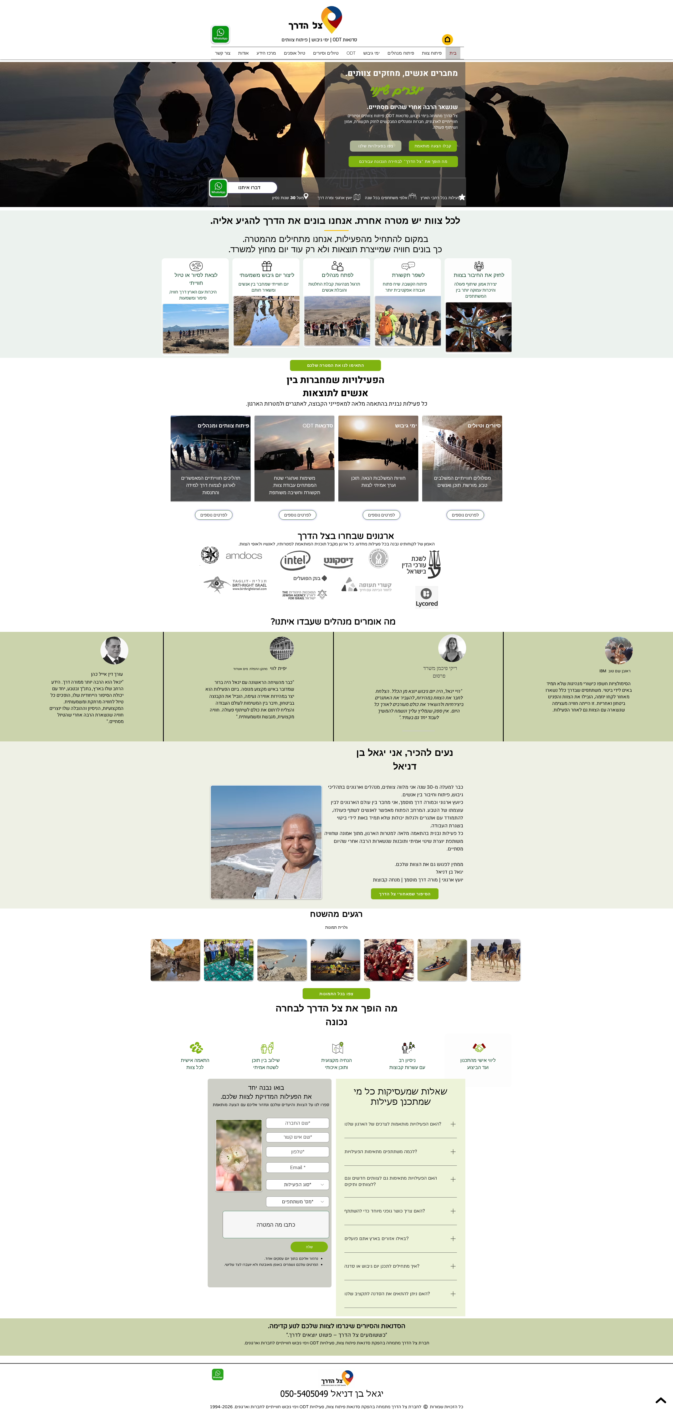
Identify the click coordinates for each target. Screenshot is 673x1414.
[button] (351, 53)
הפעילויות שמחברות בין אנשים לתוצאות (335, 386)
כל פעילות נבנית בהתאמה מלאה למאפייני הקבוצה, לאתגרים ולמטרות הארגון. (336, 404)
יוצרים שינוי (396, 89)
